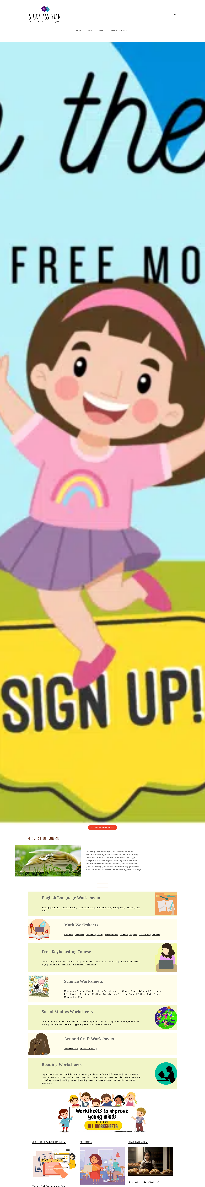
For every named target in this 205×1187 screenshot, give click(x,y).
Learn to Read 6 (115, 1077)
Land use (116, 991)
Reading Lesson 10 (88, 1080)
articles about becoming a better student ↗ (49, 1142)
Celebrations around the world (56, 1021)
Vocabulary (100, 907)
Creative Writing (69, 907)
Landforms (92, 991)
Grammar (55, 907)
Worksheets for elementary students (81, 1074)
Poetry (122, 907)
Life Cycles (105, 991)
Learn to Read (130, 1074)
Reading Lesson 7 (132, 1077)
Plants (134, 991)
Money (100, 934)
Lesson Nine (54, 964)
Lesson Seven (125, 961)
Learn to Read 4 (82, 1077)
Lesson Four (87, 961)
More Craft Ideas (87, 1048)
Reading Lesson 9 (70, 1080)
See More (156, 934)
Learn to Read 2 (49, 1077)
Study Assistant (46, 16)
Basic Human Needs (92, 1024)
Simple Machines (93, 994)
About (89, 30)
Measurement (111, 934)
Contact (101, 30)
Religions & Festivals (81, 1021)
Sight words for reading (110, 1074)
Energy (132, 994)
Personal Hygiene (73, 1024)
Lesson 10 (66, 964)
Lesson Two (59, 961)
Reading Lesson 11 (107, 1080)
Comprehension (86, 907)
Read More (47, 1083)
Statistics (124, 934)
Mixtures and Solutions (74, 991)
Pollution (143, 991)
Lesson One (47, 961)
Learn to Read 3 (65, 1077)
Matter (75, 994)
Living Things (153, 994)
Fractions (90, 934)
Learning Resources (119, 30)
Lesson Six (112, 961)
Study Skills (112, 907)
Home (78, 30)
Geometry (79, 934)
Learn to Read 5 (98, 1077)
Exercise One (79, 964)
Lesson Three (73, 961)
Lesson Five (100, 961)
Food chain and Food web (115, 994)
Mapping (68, 997)
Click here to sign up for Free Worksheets (103, 827)
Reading (46, 907)
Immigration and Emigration (105, 1021)
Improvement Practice (52, 1074)
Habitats (142, 994)
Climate (126, 991)
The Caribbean (56, 1024)
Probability (144, 934)
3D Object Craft (71, 1048)
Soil (82, 994)
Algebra (133, 934)
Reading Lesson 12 (126, 1080)
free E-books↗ (86, 1142)
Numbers (68, 934)
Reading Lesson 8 (51, 1080)
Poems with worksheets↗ (138, 1142)
